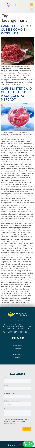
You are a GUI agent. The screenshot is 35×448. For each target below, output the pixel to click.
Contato (17, 360)
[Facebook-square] (17, 320)
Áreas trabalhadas (17, 346)
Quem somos (17, 348)
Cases (17, 351)
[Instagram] (14, 320)
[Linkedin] (20, 320)
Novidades (17, 357)
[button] (31, 9)
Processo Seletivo (17, 354)
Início (17, 343)
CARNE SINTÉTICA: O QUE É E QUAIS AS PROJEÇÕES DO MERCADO (16, 94)
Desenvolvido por (13, 445)
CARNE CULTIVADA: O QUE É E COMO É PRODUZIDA (17, 29)
